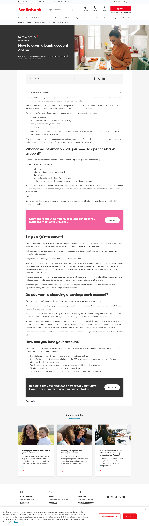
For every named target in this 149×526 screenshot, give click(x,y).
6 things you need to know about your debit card (36, 451)
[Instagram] (112, 497)
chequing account (68, 306)
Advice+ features (39, 22)
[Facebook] (108, 497)
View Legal (30, 401)
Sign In (121, 8)
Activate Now (127, 12)
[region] (74, 516)
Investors (75, 2)
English (126, 2)
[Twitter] (119, 497)
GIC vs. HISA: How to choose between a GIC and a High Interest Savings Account (111, 452)
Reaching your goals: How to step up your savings (73, 451)
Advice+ (29, 22)
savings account (88, 301)
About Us (68, 2)
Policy (16, 522)
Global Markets (47, 2)
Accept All (129, 516)
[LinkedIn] (116, 497)
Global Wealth (58, 2)
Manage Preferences (109, 516)
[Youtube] (123, 497)
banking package (75, 159)
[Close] (146, 509)
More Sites (117, 2)
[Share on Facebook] (94, 78)
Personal (21, 2)
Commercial (37, 2)
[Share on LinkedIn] (103, 78)
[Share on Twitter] (99, 78)
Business (28, 2)
